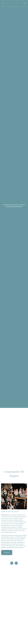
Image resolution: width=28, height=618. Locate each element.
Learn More (7, 552)
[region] (14, 524)
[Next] (16, 563)
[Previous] (12, 563)
